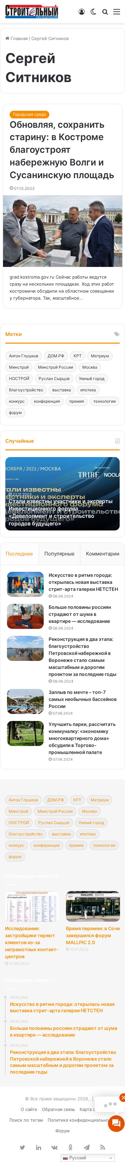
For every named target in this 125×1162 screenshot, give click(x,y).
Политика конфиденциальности (82, 1120)
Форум (62, 1130)
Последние (19, 553)
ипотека (88, 389)
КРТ (78, 355)
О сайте (29, 1109)
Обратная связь (58, 1109)
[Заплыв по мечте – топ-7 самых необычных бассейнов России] (25, 701)
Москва (89, 367)
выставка (61, 389)
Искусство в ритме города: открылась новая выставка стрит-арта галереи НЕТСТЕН (83, 582)
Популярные (59, 553)
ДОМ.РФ (56, 355)
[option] (62, 493)
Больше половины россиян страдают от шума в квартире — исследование (80, 614)
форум (15, 412)
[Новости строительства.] (31, 11)
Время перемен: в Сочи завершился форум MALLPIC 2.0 (93, 935)
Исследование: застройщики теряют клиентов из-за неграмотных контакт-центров (32, 942)
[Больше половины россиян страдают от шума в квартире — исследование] (25, 616)
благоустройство (26, 389)
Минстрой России (55, 367)
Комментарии (102, 553)
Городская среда (29, 114)
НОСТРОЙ (19, 378)
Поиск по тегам (26, 1120)
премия (76, 401)
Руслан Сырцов (54, 378)
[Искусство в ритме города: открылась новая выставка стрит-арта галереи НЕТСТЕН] (25, 584)
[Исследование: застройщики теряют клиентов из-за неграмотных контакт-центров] (32, 906)
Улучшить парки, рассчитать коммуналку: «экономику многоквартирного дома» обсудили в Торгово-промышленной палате (82, 738)
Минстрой (19, 367)
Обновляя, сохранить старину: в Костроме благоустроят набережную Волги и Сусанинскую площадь (62, 149)
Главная (18, 38)
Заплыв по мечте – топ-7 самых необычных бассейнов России (83, 699)
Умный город (91, 378)
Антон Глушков (23, 355)
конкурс (17, 401)
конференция (47, 401)
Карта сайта (92, 1109)
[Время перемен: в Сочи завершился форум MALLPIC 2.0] (93, 906)
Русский (77, 1157)
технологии (104, 401)
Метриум (100, 355)
